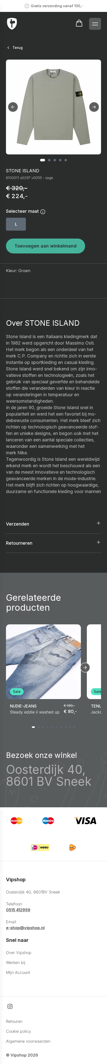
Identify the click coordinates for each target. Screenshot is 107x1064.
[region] (53, 107)
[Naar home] (12, 24)
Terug (17, 47)
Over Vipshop (18, 952)
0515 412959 (18, 909)
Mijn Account (18, 972)
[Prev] (13, 107)
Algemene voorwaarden (28, 1041)
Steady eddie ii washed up (34, 711)
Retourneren (19, 543)
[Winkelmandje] (79, 24)
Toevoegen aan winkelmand (45, 245)
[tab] (42, 160)
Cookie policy (18, 1031)
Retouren (14, 1021)
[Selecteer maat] (43, 211)
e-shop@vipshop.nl (25, 927)
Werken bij (15, 962)
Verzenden (17, 524)
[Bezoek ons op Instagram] (10, 1006)
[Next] (94, 107)
